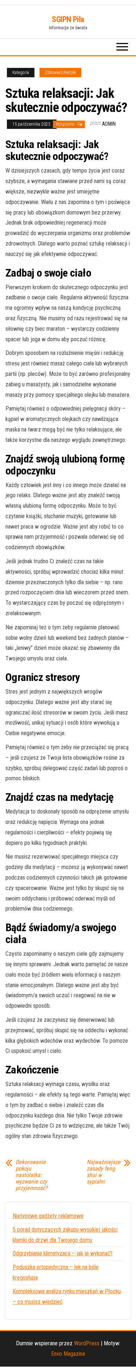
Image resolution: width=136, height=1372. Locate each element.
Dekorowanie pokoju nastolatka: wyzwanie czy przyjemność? (32, 1175)
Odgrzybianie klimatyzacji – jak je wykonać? (62, 1253)
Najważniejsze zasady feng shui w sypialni (103, 1172)
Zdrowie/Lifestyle (60, 72)
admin (109, 124)
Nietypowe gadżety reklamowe (48, 1215)
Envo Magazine (68, 1353)
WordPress (86, 1343)
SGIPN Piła (68, 19)
